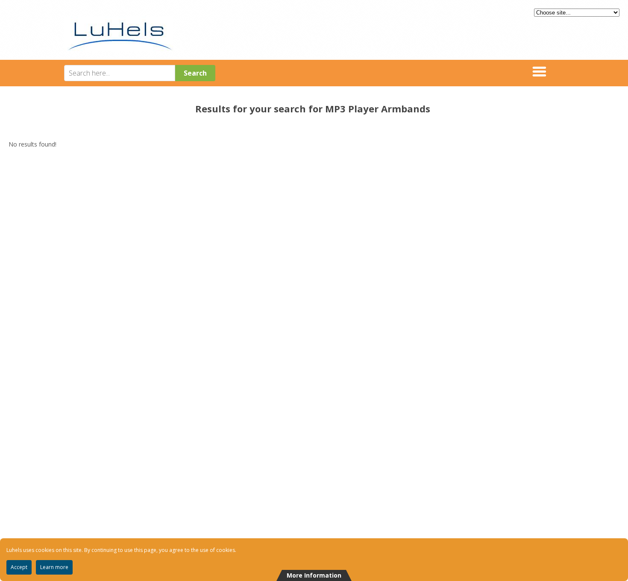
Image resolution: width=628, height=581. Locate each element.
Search (195, 73)
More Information (314, 575)
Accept (19, 567)
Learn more (54, 567)
